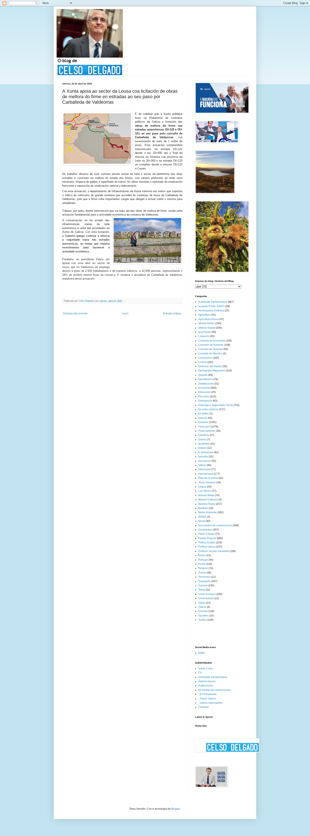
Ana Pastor (204, 332)
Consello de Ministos (210, 353)
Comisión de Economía (211, 340)
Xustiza (202, 619)
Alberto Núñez (206, 323)
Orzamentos (205, 529)
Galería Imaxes (207, 681)
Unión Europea (207, 594)
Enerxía (202, 418)
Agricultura (204, 314)
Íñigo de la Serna (208, 478)
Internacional (205, 473)
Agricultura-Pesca (208, 319)
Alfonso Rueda (206, 327)
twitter (201, 652)
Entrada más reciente (75, 313)
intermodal (204, 469)
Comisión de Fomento (211, 344)
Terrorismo (204, 576)
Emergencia (205, 400)
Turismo (203, 585)
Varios (201, 602)
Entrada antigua (172, 313)
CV (200, 672)
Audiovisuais (205, 685)
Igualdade (204, 443)
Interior (202, 465)
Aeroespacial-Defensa (211, 310)
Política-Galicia (207, 546)
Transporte (204, 581)
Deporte (203, 375)
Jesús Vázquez (207, 482)
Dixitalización (206, 383)
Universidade (206, 598)
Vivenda (203, 611)
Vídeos (202, 607)
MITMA (202, 516)
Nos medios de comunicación (215, 525)
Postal (201, 564)
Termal (202, 572)
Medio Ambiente (207, 512)
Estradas (203, 422)
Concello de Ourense (210, 349)
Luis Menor (204, 490)
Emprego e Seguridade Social (215, 405)
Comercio (203, 336)
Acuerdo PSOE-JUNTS (211, 306)
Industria (203, 456)
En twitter (203, 413)
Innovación (204, 461)
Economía (204, 387)
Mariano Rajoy (206, 503)
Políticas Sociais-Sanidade (213, 551)
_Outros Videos (207, 698)
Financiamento (206, 430)
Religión (203, 568)
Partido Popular (207, 538)
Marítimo (203, 508)
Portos (202, 555)
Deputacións (205, 379)
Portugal (203, 559)
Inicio (125, 313)
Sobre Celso (205, 668)
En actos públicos (208, 409)
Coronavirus (205, 357)
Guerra (202, 439)
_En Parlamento (207, 694)
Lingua (202, 486)
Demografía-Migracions (211, 370)
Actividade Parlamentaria (212, 301)
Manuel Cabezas (208, 499)
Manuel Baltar (206, 495)
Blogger (175, 808)
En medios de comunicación (214, 690)
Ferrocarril (204, 426)
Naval (201, 521)
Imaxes (202, 447)
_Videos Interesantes (210, 702)
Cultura (202, 362)
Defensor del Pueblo (210, 366)
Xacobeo (203, 615)
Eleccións (203, 396)
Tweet (201, 589)
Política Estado (206, 542)
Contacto (203, 707)
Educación (204, 392)
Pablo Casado (206, 533)
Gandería (203, 435)
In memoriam (205, 452)
